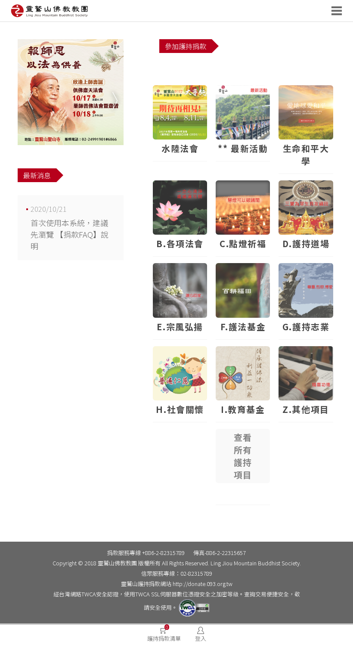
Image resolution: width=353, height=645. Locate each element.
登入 (200, 638)
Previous (28, 92)
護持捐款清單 (164, 633)
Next (112, 92)
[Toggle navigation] (339, 11)
